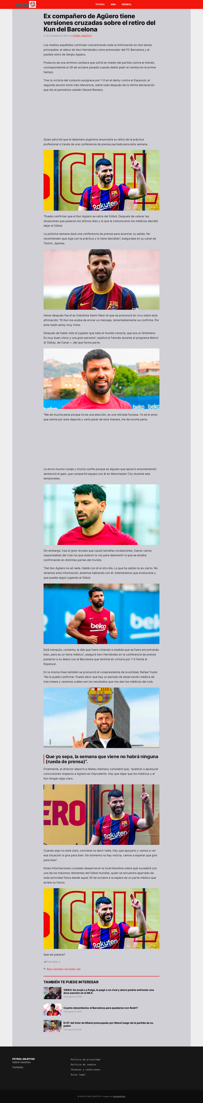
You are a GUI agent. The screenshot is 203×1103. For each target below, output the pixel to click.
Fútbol (100, 4)
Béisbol (127, 4)
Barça (49, 969)
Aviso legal (78, 1074)
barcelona (58, 969)
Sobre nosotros (21, 1062)
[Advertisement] (101, 116)
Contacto (17, 1067)
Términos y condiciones (85, 1069)
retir (79, 969)
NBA (113, 4)
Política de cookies (83, 1064)
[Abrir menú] (19, 5)
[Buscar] (26, 5)
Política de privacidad (85, 1059)
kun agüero (69, 969)
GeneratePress (119, 1096)
